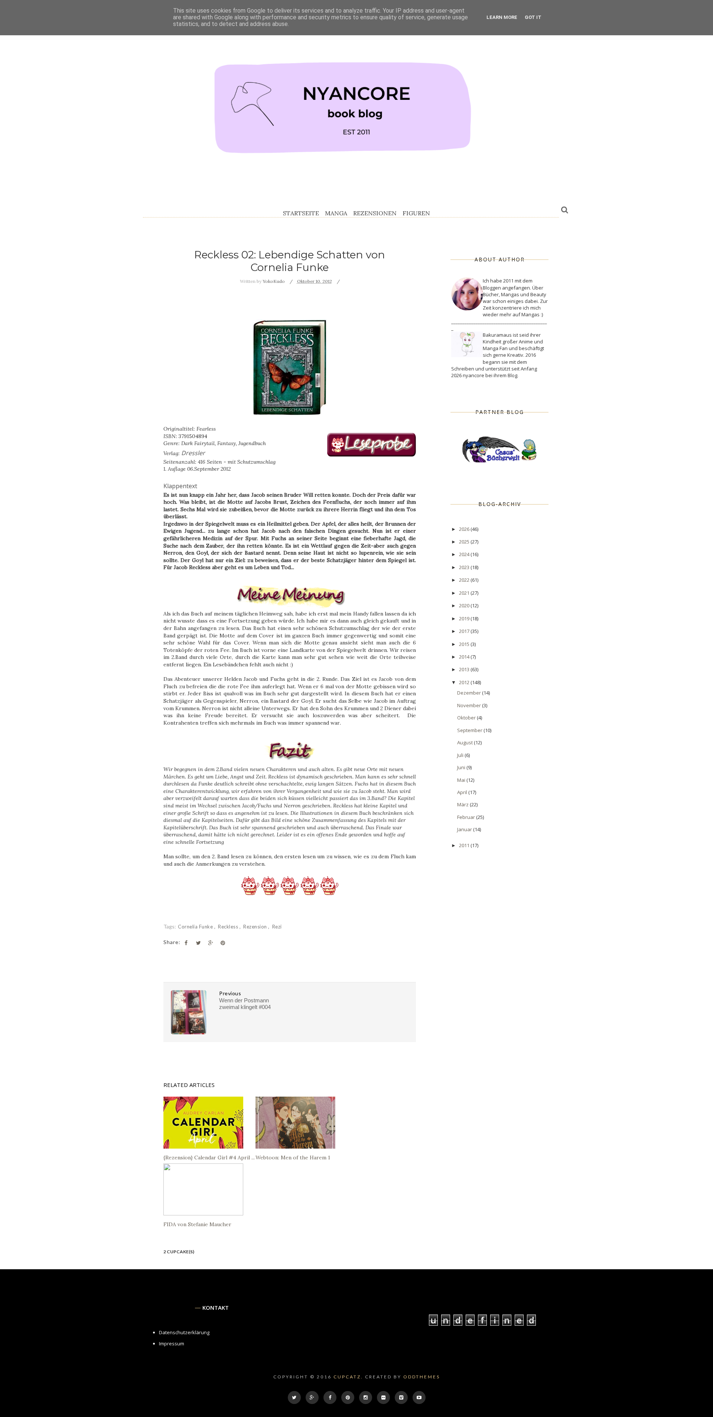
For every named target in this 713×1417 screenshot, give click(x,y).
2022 (465, 580)
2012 (465, 682)
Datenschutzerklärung (184, 1332)
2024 (465, 554)
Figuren (416, 213)
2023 (465, 567)
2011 (465, 845)
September (470, 730)
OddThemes (421, 1377)
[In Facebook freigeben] (186, 943)
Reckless (229, 927)
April (462, 792)
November (469, 705)
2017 (465, 631)
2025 (465, 541)
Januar (465, 829)
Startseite (301, 213)
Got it (533, 17)
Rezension (255, 927)
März (463, 804)
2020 (465, 605)
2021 (465, 593)
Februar (466, 817)
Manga (336, 213)
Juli (461, 755)
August (465, 742)
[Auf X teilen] (198, 943)
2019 (465, 618)
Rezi (277, 927)
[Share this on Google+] (210, 943)
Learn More (501, 17)
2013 (465, 669)
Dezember (469, 692)
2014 (465, 656)
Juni (461, 767)
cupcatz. (348, 1377)
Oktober (467, 717)
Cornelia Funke (196, 927)
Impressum (171, 1343)
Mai (461, 780)
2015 (465, 644)
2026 (465, 529)
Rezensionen (375, 213)
